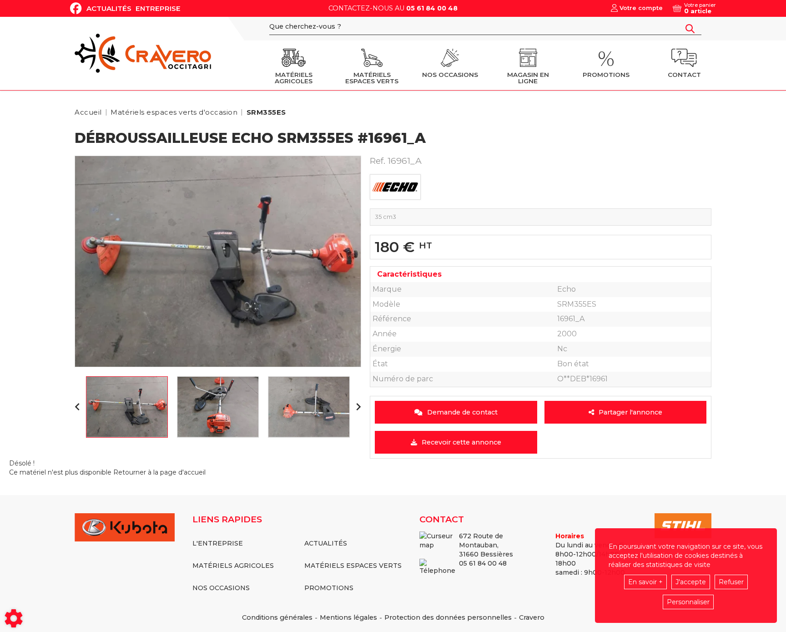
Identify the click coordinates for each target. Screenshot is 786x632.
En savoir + (645, 582)
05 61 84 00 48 (432, 8)
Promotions (328, 588)
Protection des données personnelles (448, 617)
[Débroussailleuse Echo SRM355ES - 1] (218, 261)
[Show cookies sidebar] (14, 618)
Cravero (531, 617)
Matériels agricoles (233, 565)
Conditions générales (277, 617)
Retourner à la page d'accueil (159, 472)
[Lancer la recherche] (690, 28)
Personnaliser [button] (688, 602)
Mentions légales (348, 617)
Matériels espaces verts (353, 565)
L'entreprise (217, 543)
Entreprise (158, 8)
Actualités (108, 8)
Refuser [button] (731, 582)
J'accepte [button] (690, 582)
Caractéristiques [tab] (409, 274)
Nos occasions (221, 588)
